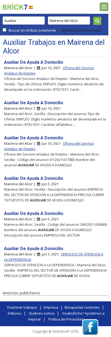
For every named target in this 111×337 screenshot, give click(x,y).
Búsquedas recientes (82, 307)
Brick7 (15, 6)
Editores (14, 313)
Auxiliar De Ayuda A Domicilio (33, 62)
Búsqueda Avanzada (83, 30)
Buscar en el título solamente (32, 30)
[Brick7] (31, 7)
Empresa (51, 307)
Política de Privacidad (65, 319)
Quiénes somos (42, 313)
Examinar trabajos (22, 307)
